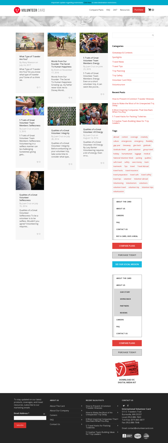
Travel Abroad (143, 166)
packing (139, 158)
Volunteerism (131, 183)
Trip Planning (118, 71)
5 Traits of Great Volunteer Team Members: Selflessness (29, 123)
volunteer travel (119, 187)
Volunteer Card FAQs (121, 80)
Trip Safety (117, 75)
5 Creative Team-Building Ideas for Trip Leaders (130, 122)
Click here (87, 2)
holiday (116, 154)
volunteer (127, 179)
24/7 (115, 10)
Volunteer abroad (141, 179)
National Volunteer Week (123, 158)
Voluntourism (118, 84)
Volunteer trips (147, 187)
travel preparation (120, 174)
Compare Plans (96, 10)
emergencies (127, 141)
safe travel (117, 162)
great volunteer (134, 149)
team (147, 162)
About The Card (57, 406)
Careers (53, 415)
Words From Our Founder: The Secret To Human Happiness (61, 64)
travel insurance (132, 170)
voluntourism (118, 191)
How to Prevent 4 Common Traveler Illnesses (133, 99)
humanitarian (127, 154)
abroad (116, 137)
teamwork (117, 166)
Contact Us (55, 424)
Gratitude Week (119, 149)
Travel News (118, 61)
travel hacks (118, 170)
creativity (144, 137)
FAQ (108, 10)
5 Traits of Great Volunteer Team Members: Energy (91, 60)
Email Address (21, 413)
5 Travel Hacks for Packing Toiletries (129, 116)
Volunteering (118, 183)
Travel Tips (117, 66)
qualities (148, 158)
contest (125, 137)
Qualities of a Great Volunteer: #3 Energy (93, 130)
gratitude (147, 145)
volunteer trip (134, 187)
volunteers (143, 183)
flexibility (149, 141)
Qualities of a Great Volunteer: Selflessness (28, 197)
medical (147, 154)
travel (132, 166)
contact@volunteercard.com (140, 428)
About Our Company (59, 410)
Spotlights (117, 57)
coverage (134, 137)
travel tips (117, 179)
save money (137, 162)
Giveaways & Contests (122, 52)
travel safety (146, 174)
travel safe (134, 174)
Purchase (139, 9)
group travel (148, 149)
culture (116, 141)
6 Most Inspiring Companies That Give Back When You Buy (132, 111)
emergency (138, 141)
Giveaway (127, 145)
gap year (116, 145)
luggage (138, 154)
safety (126, 162)
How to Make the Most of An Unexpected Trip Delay (133, 104)
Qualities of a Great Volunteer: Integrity (60, 132)
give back (137, 145)
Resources (125, 10)
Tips (126, 166)
